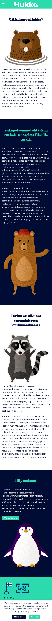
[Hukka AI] (26, 4)
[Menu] (3, 4)
